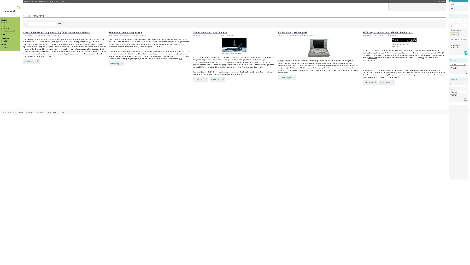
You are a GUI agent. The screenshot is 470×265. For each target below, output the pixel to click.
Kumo (37, 49)
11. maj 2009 (39, 35)
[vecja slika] (319, 47)
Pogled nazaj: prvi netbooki (292, 32)
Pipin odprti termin (438, 55)
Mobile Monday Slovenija (404, 50)
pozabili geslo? (455, 47)
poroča (297, 63)
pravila (6, 47)
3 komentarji (114, 63)
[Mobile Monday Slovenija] (404, 40)
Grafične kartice (309, 35)
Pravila (3, 112)
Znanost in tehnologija (226, 35)
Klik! (180, 59)
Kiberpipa (393, 35)
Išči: (26, 24)
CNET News (27, 39)
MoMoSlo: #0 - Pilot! (387, 70)
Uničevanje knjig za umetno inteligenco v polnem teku (50, 1)
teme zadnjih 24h (9, 31)
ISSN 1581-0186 (58, 112)
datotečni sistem (97, 49)
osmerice (134, 51)
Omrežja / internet (140, 35)
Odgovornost (29, 112)
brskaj (6, 41)
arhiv (5, 22)
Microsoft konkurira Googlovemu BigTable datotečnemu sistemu (56, 32)
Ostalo (3, 44)
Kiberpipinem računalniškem (395, 53)
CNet (110, 39)
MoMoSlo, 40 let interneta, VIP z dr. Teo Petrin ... (388, 32)
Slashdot (281, 61)
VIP (423, 58)
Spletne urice (372, 58)
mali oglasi (7, 28)
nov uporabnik (455, 45)
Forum (3, 26)
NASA (240, 53)
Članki (3, 34)
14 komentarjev (29, 61)
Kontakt (48, 112)
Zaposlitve (5, 38)
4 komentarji (215, 79)
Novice (3, 20)
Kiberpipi (375, 50)
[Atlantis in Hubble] (234, 45)
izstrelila (258, 57)
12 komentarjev (285, 77)
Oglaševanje (40, 112)
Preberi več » (199, 79)
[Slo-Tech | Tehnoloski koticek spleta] (12, 9)
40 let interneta (426, 55)
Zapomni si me (457, 30)
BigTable (35, 39)
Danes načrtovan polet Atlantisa (210, 32)
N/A (59, 35)
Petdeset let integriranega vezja (125, 32)
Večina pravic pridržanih (16, 112)
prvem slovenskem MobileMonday (408, 70)
